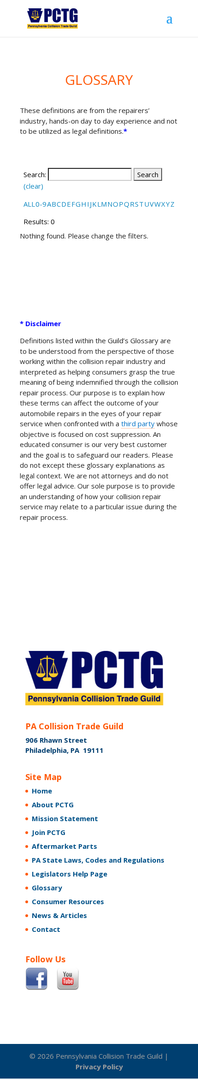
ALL (29, 204)
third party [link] (138, 423)
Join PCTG (48, 832)
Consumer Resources (68, 901)
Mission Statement (65, 818)
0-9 (41, 204)
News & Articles (59, 915)
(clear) (33, 186)
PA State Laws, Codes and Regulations (98, 859)
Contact (46, 929)
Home (42, 790)
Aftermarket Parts (64, 846)
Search (147, 174)
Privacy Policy (99, 1066)
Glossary (47, 887)
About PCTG (53, 804)
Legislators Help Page (69, 873)
